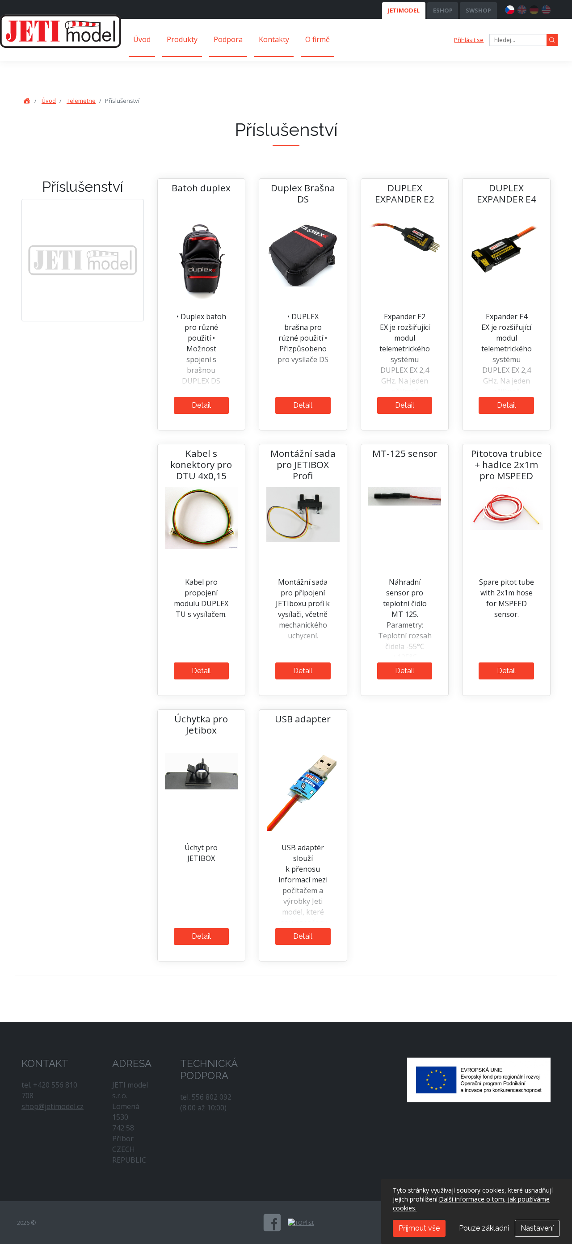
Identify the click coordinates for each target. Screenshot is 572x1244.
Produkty (182, 39)
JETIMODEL (404, 10)
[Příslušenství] (82, 260)
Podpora (228, 39)
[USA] (546, 8)
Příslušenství (82, 186)
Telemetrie (81, 101)
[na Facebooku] (272, 1222)
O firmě (317, 39)
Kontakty (274, 39)
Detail (201, 405)
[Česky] (509, 8)
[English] (521, 8)
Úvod (142, 39)
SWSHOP (478, 10)
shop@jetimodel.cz (52, 1106)
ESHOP (443, 10)
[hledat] (552, 40)
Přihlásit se (469, 40)
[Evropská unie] (479, 1079)
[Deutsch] (534, 8)
